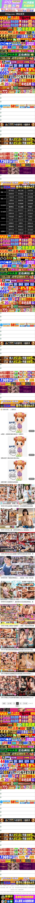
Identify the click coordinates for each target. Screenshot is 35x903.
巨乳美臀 (30, 197)
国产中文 (11, 229)
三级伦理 (11, 197)
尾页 (17, 706)
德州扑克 (30, 210)
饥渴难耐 (20, 203)
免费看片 (11, 223)
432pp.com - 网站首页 (14, 14)
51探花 (30, 216)
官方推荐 (3, 211)
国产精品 (11, 190)
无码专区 (3, 225)
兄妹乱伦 (20, 229)
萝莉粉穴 (20, 226)
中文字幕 (20, 197)
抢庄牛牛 (20, 210)
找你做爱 (30, 203)
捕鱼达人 (11, 210)
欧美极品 (20, 193)
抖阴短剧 (20, 233)
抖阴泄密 (30, 226)
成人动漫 (30, 193)
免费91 (21, 223)
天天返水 (30, 213)
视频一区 (3, 192)
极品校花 (11, 233)
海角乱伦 (30, 223)
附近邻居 (11, 203)
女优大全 (20, 220)
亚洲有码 (11, 193)
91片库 (11, 220)
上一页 (9, 703)
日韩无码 (30, 233)
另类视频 (30, 200)
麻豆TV (21, 216)
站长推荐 (3, 205)
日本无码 (30, 190)
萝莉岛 (30, 220)
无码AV (3, 218)
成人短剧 (30, 229)
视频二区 (3, 198)
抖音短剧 (11, 216)
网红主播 (20, 190)
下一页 (25, 703)
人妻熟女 (11, 200)
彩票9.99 (11, 213)
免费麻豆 (11, 226)
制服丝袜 (20, 200)
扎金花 (21, 213)
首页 (4, 703)
